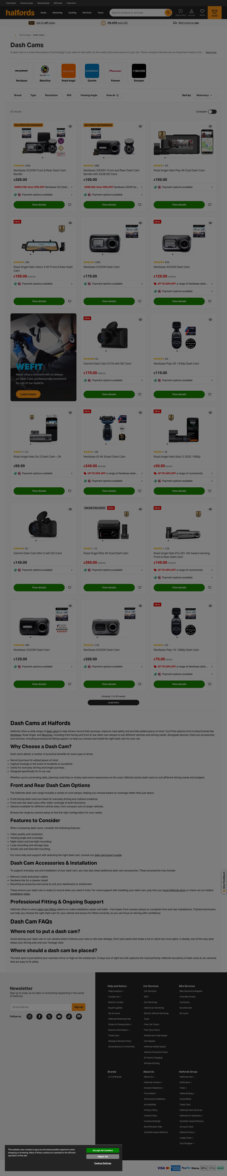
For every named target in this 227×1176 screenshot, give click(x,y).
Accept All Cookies (103, 1150)
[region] (63, 1158)
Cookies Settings (102, 1163)
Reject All (103, 1156)
